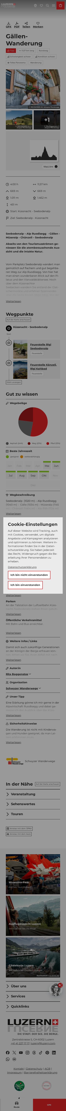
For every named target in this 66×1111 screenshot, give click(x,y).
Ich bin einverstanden (25, 585)
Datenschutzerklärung (22, 567)
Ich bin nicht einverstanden (29, 575)
